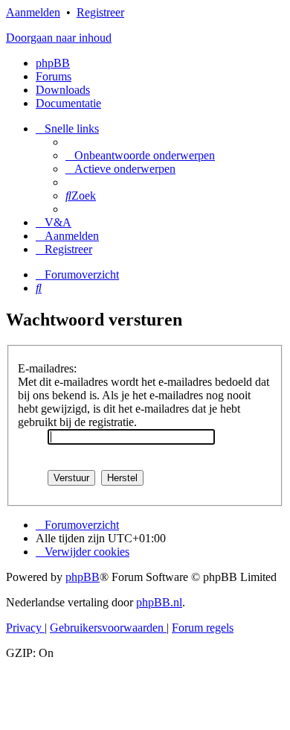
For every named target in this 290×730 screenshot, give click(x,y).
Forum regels (202, 627)
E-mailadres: (47, 368)
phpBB (53, 63)
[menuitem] (140, 155)
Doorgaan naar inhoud (59, 37)
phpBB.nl (159, 602)
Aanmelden (33, 12)
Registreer (100, 12)
